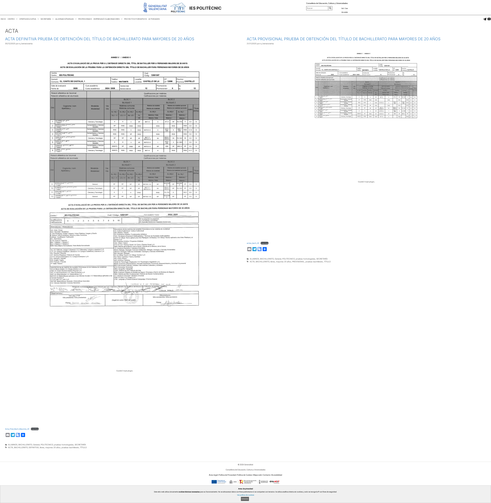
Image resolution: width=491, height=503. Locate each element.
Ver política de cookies (245, 495)
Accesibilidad (276, 475)
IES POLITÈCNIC (205, 8)
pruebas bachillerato (70, 447)
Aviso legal (213, 475)
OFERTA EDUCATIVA (27, 19)
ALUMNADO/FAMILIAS (64, 19)
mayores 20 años (52, 447)
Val (342, 8)
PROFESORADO (85, 19)
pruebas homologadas (64, 445)
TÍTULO (83, 447)
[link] (485, 19)
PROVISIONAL (298, 262)
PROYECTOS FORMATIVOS (135, 19)
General (36, 445)
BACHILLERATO (25, 445)
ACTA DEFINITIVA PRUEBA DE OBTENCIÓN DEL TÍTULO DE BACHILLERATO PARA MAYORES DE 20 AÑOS (99, 39)
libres (42, 447)
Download (35, 429)
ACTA (10, 447)
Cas (346, 8)
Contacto (266, 475)
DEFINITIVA (34, 447)
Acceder (345, 12)
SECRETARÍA (46, 19)
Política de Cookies (244, 475)
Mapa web (257, 475)
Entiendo (245, 499)
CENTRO (11, 19)
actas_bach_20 (253, 243)
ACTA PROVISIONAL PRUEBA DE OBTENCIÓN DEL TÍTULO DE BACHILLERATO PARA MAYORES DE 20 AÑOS (343, 39)
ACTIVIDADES (154, 19)
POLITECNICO (47, 445)
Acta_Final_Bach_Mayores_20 (17, 429)
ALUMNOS (12, 445)
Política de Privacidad (227, 475)
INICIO (3, 19)
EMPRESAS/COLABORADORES (107, 19)
